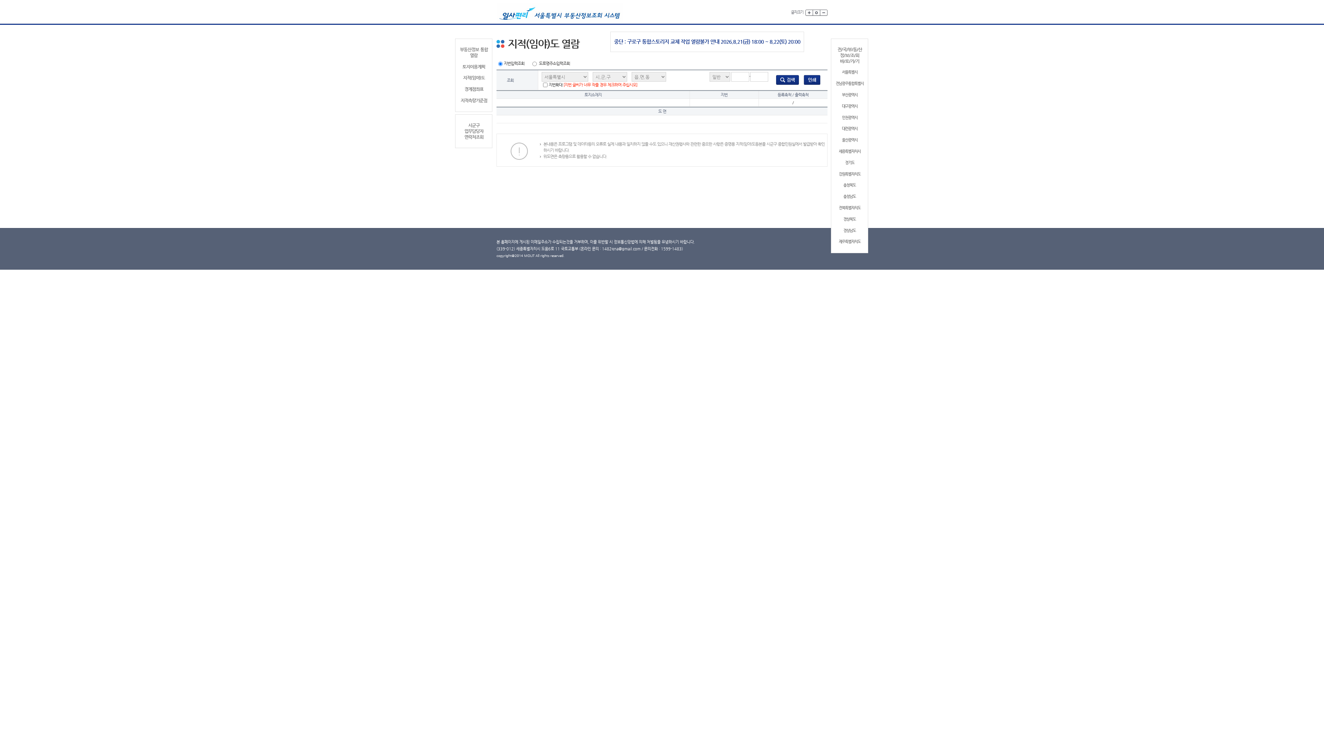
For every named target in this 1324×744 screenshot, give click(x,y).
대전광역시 (849, 128)
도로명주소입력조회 (554, 63)
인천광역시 (849, 117)
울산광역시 (849, 140)
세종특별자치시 (850, 151)
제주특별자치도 (850, 241)
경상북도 (849, 219)
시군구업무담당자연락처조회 (473, 131)
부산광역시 (849, 95)
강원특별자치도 (850, 174)
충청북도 (849, 185)
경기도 (849, 163)
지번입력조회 (514, 63)
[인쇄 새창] (812, 80)
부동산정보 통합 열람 (474, 52)
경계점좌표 (473, 89)
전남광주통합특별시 (850, 83)
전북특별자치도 (850, 208)
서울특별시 (849, 72)
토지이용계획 (473, 66)
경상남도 (849, 230)
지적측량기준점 (474, 100)
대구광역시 (849, 106)
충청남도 (849, 196)
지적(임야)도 (474, 77)
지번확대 (593, 84)
